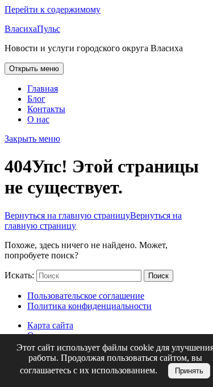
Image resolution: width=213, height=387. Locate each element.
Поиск (158, 275)
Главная (42, 88)
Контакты (46, 109)
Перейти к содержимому (53, 9)
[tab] (34, 69)
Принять (189, 371)
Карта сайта (50, 325)
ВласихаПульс (32, 29)
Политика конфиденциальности (89, 306)
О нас (38, 119)
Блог (36, 99)
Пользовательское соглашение (85, 295)
